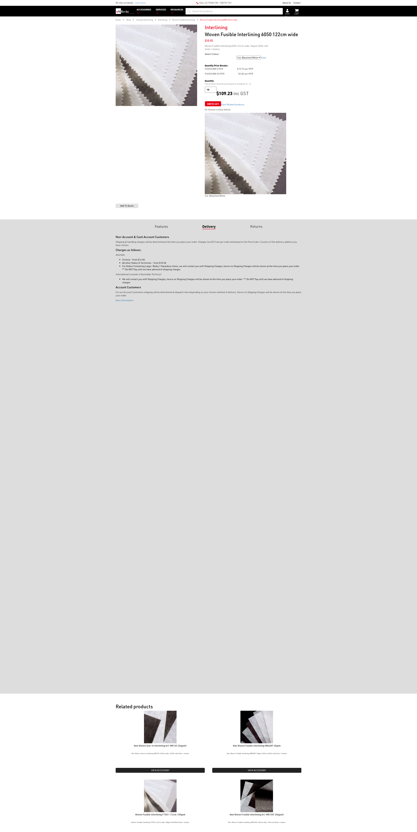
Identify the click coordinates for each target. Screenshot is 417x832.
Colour (208, 57)
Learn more (140, 2)
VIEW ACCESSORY (160, 770)
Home (118, 19)
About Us (287, 2)
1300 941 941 (225, 2)
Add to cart (213, 103)
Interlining (162, 19)
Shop (128, 19)
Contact (296, 2)
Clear (263, 57)
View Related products (232, 104)
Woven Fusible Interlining (183, 19)
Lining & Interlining (144, 19)
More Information (124, 300)
